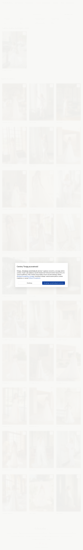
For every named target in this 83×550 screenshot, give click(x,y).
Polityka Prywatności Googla (25, 276)
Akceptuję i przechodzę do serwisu (53, 283)
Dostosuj (29, 283)
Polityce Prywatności (34, 278)
